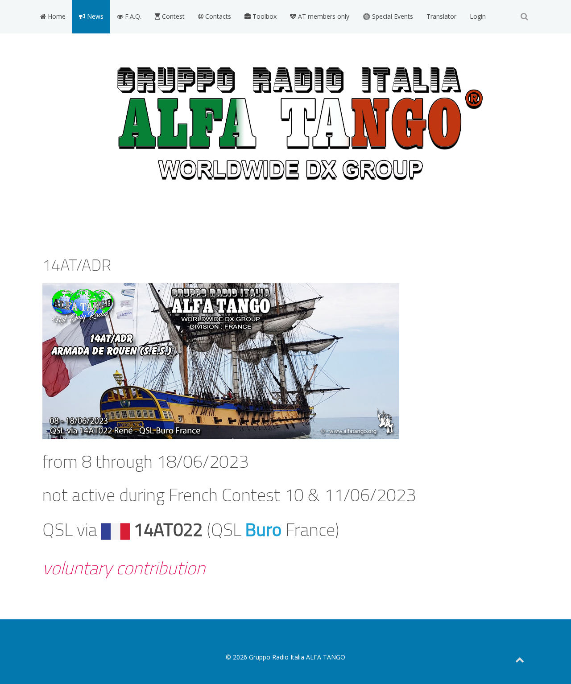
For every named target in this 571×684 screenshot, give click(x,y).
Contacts (217, 16)
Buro (263, 529)
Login (478, 16)
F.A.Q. (132, 16)
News (94, 16)
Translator (441, 16)
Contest (172, 16)
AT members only (322, 16)
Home (56, 16)
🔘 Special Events (388, 16)
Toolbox (264, 16)
